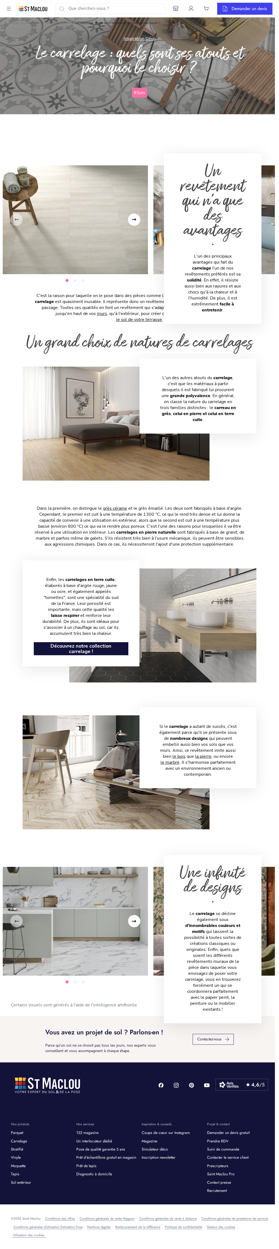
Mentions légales (99, 1227)
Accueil (13, 23)
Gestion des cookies (221, 1227)
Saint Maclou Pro (221, 1174)
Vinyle (16, 1157)
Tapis (15, 1174)
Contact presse (219, 1182)
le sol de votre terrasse (139, 320)
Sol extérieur (21, 1182)
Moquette (18, 1165)
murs (102, 314)
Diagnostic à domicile (94, 1174)
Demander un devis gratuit (228, 1132)
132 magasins (87, 1132)
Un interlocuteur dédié (94, 1141)
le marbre (170, 762)
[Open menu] (8, 8)
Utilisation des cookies (28, 1235)
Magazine (32, 23)
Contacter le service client (227, 1157)
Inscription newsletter (158, 1157)
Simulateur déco (155, 1149)
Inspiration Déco (57, 23)
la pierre (203, 756)
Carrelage (19, 1141)
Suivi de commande (223, 1149)
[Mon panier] (206, 8)
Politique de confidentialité (183, 1227)
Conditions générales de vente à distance (168, 1218)
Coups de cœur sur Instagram (166, 1132)
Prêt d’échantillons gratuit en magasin (106, 1157)
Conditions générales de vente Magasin (107, 1218)
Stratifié (17, 1149)
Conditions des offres (60, 1218)
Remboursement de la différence (137, 1227)
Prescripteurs (217, 1165)
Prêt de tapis (86, 1165)
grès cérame (115, 508)
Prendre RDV (217, 1141)
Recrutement (217, 1190)
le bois (179, 756)
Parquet (17, 1132)
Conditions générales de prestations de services (234, 1218)
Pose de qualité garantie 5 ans (100, 1149)
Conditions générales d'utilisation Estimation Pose (48, 1227)
